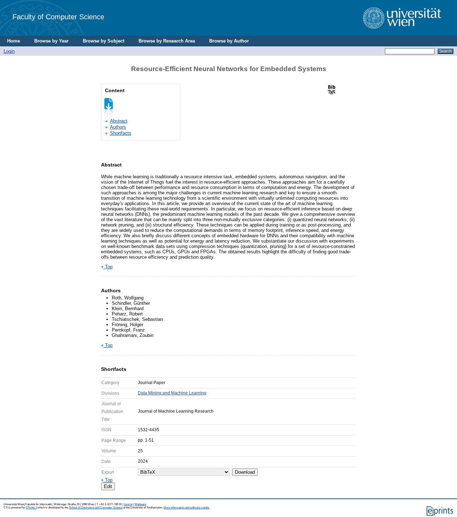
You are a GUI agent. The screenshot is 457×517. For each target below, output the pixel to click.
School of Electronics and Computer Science (95, 507)
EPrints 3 (31, 507)
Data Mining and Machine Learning (172, 393)
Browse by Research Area (167, 41)
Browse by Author (229, 41)
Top (108, 266)
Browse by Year (51, 41)
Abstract (118, 121)
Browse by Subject (103, 41)
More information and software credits (186, 507)
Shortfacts (120, 133)
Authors (118, 127)
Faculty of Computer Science (58, 17)
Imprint (128, 504)
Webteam (140, 504)
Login (9, 51)
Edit (108, 486)
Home (13, 41)
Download (245, 472)
